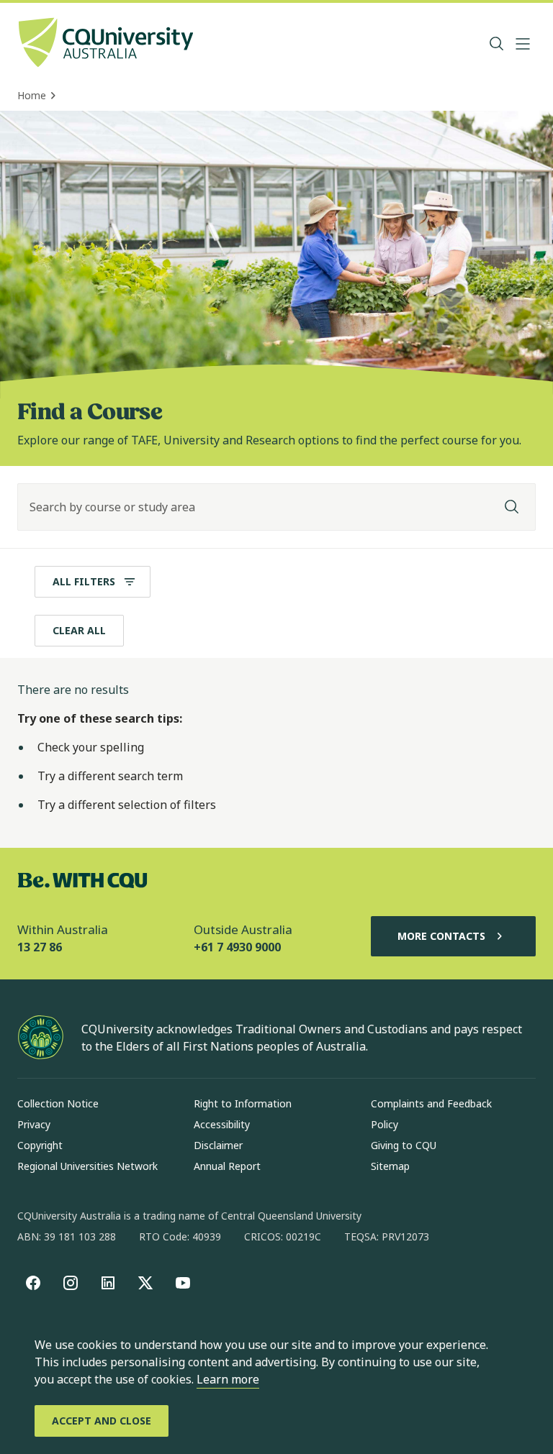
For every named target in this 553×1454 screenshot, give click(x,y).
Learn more (228, 1379)
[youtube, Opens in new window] (183, 1283)
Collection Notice (58, 1103)
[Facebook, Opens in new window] (33, 1283)
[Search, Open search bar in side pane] (497, 44)
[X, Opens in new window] (145, 1283)
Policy (384, 1124)
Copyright (40, 1145)
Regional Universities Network (87, 1166)
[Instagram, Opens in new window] (70, 1283)
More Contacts (441, 936)
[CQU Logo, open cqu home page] (105, 44)
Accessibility (222, 1124)
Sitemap (390, 1166)
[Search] (511, 506)
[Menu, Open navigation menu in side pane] (523, 44)
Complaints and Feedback (431, 1103)
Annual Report (227, 1166)
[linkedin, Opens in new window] (108, 1283)
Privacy (33, 1124)
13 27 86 (39, 947)
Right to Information (243, 1103)
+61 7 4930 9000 (237, 947)
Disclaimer (218, 1145)
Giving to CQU (403, 1145)
